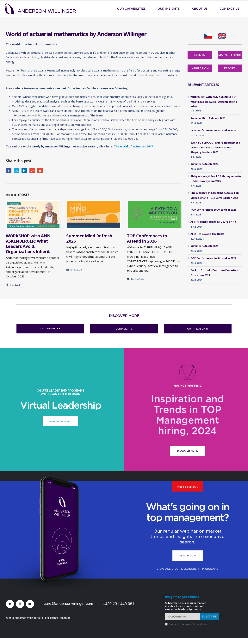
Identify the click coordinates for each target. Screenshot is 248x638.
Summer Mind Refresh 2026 (89, 238)
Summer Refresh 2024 (204, 246)
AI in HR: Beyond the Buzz (207, 234)
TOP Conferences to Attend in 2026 (147, 238)
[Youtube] (30, 604)
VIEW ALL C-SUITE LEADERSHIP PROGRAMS (187, 568)
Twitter (16, 170)
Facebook (8, 170)
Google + (32, 170)
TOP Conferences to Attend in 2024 (213, 258)
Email (40, 170)
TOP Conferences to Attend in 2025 (213, 209)
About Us (200, 8)
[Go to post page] (33, 214)
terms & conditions (197, 624)
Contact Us (229, 8)
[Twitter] (10, 604)
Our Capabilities (131, 8)
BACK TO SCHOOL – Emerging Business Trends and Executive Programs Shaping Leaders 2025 (215, 147)
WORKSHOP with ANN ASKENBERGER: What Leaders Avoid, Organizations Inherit (28, 243)
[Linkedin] (20, 604)
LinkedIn (24, 170)
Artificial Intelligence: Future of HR (213, 221)
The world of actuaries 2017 (133, 146)
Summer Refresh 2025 (204, 164)
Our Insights (169, 8)
